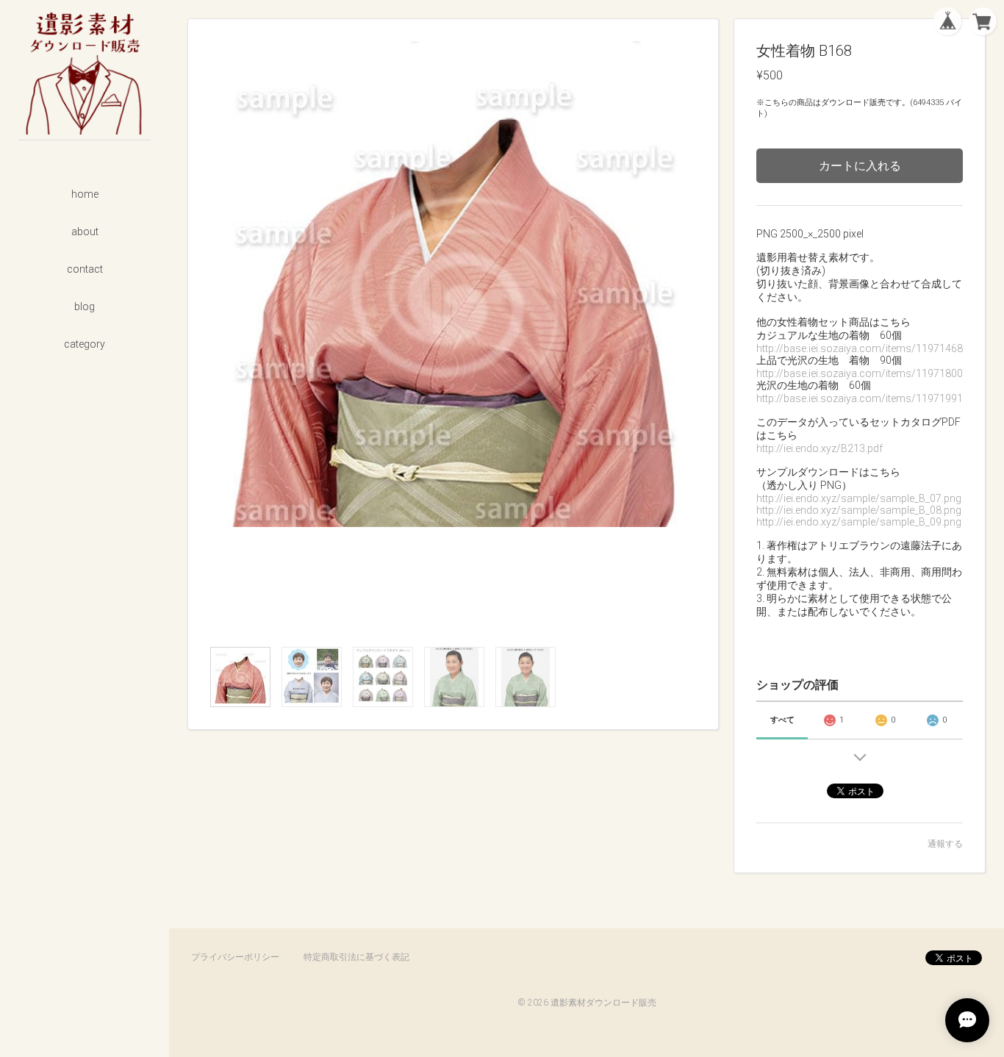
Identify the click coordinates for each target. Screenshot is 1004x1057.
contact (85, 269)
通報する (945, 844)
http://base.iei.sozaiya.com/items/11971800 (859, 373)
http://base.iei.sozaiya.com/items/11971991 (859, 398)
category (84, 344)
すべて (782, 720)
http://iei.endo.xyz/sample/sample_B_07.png (858, 498)
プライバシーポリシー (235, 957)
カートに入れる (860, 166)
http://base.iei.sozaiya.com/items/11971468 (859, 348)
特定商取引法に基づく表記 (356, 957)
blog (84, 306)
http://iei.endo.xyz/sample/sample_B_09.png (858, 522)
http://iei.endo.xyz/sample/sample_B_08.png (858, 510)
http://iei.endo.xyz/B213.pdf (819, 448)
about (84, 231)
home (84, 194)
